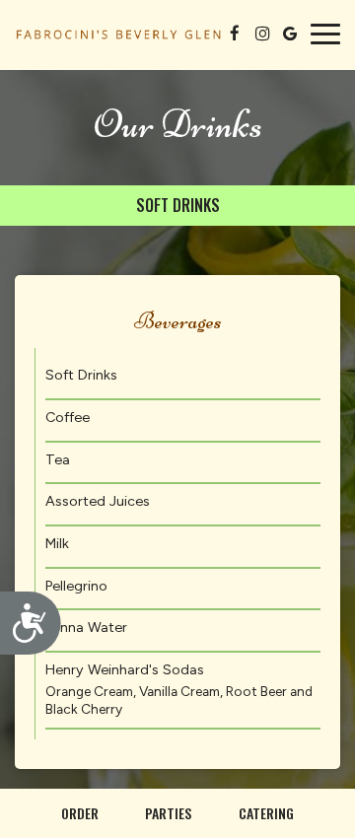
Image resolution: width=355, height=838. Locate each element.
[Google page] (290, 33)
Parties (168, 813)
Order (80, 813)
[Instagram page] (262, 33)
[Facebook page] (234, 33)
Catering (266, 813)
